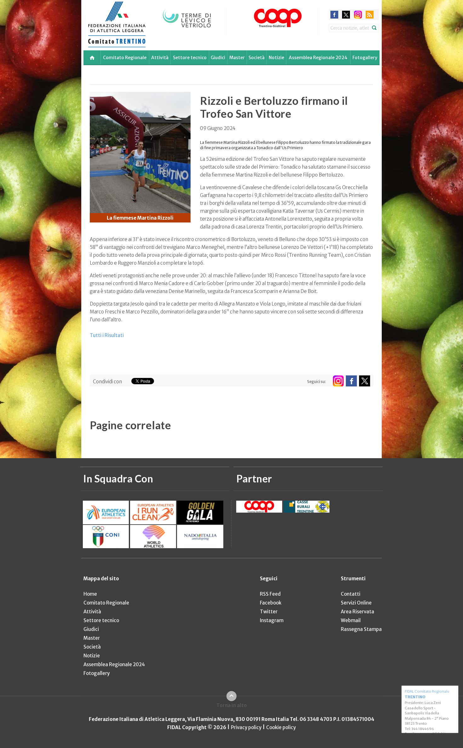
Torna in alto (231, 705)
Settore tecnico (190, 57)
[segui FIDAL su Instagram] (338, 380)
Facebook (270, 603)
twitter (346, 15)
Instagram (271, 620)
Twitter (268, 612)
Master (237, 57)
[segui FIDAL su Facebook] (351, 380)
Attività (160, 57)
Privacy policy (246, 727)
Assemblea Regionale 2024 (318, 57)
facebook (334, 15)
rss (370, 15)
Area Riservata (357, 612)
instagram (358, 15)
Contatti (350, 594)
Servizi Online (356, 603)
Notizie (276, 57)
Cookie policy (281, 727)
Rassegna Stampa (361, 629)
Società (257, 57)
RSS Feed (270, 594)
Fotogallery (364, 57)
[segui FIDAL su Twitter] (364, 380)
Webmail (351, 620)
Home (90, 594)
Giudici (218, 57)
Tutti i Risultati (107, 335)
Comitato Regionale (124, 57)
